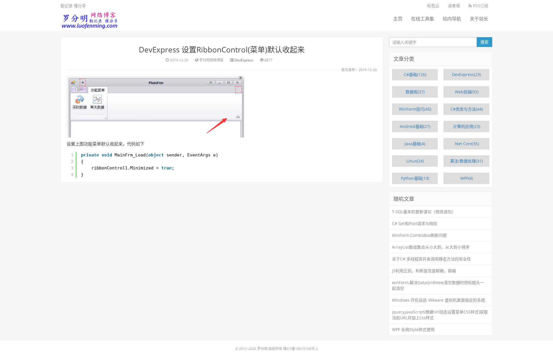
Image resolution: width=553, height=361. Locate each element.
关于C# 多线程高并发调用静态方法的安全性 (431, 259)
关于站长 (479, 19)
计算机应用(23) (466, 126)
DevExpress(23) (466, 74)
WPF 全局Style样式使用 (413, 329)
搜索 (484, 42)
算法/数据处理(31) (466, 161)
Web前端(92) (466, 91)
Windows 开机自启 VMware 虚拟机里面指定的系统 (438, 300)
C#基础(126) (415, 74)
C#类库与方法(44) (466, 109)
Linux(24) (415, 161)
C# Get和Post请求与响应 (414, 223)
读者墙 (454, 5)
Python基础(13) (415, 178)
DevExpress (243, 60)
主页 (397, 19)
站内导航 (452, 19)
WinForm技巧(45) (415, 109)
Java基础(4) (415, 143)
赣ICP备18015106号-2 (300, 348)
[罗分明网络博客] (89, 19)
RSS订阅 (480, 5)
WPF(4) (466, 178)
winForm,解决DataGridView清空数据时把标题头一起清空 (438, 285)
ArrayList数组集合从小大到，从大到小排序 (430, 247)
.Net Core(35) (466, 143)
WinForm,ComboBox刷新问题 (419, 235)
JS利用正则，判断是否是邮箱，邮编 (424, 270)
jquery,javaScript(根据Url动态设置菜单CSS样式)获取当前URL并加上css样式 (440, 314)
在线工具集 (422, 19)
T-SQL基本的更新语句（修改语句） (424, 211)
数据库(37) (415, 91)
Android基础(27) (415, 126)
